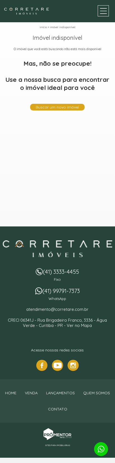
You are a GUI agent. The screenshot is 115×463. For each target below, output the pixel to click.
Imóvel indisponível (62, 27)
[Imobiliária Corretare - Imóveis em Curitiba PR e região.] (26, 11)
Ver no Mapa (79, 325)
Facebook (41, 365)
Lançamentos (60, 392)
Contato (57, 409)
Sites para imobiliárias (57, 445)
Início (43, 27)
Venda (31, 392)
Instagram (73, 365)
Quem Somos (96, 392)
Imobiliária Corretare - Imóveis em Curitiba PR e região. (57, 249)
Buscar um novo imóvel (57, 107)
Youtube (57, 365)
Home (10, 392)
